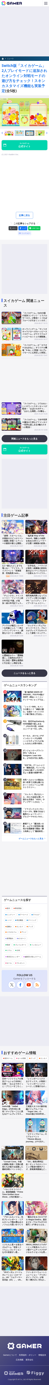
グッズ (30, 926)
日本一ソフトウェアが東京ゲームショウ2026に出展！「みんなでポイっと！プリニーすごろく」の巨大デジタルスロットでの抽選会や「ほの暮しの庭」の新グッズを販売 (12, 1086)
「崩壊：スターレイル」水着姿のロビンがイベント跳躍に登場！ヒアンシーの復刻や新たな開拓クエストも (12, 540)
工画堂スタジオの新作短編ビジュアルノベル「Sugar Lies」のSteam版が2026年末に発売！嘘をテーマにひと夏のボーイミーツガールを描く (36, 1114)
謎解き (9, 926)
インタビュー (36, 945)
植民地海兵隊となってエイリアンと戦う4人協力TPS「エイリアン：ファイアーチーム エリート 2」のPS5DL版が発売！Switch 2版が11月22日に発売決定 (36, 603)
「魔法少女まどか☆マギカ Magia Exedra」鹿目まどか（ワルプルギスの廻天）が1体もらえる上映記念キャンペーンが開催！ (36, 1223)
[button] (2, 133)
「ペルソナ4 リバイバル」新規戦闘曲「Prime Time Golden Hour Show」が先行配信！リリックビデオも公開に (12, 1194)
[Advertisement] (24, 31)
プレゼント (21, 963)
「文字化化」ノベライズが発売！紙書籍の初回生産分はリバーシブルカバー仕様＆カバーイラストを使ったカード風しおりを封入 (36, 571)
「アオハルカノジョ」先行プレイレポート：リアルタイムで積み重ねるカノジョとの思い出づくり (12, 1221)
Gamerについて (10, 1355)
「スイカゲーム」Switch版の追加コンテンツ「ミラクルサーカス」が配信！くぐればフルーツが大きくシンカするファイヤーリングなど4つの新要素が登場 (34, 319)
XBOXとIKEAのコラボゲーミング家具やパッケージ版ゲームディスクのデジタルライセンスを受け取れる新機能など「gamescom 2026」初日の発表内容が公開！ (36, 1252)
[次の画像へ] (24, 112)
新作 (8, 908)
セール (9, 963)
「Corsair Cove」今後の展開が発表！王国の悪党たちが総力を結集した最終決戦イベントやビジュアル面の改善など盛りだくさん (12, 1167)
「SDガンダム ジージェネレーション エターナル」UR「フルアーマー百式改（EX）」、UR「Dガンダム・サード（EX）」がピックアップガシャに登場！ (12, 1280)
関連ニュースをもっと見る (24, 438)
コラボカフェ (12, 932)
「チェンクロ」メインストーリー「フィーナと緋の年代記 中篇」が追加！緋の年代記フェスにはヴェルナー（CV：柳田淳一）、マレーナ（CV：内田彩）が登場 (12, 603)
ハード (9, 920)
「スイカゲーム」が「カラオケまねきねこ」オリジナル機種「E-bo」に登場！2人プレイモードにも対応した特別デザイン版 (34, 350)
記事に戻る (24, 215)
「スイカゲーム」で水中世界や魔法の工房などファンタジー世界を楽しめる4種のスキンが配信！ (34, 423)
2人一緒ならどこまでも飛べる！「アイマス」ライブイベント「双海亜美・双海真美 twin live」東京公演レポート (12, 570)
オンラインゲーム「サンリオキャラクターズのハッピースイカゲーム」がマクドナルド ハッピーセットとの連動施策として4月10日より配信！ (34, 334)
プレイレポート (20, 945)
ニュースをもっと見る (24, 673)
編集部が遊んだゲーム (33, 956)
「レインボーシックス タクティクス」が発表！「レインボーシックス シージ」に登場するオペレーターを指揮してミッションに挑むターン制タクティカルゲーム (36, 1086)
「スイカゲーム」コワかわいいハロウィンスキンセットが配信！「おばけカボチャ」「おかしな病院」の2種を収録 (34, 408)
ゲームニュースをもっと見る (31, 838)
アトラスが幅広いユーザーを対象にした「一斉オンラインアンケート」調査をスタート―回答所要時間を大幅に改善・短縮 (12, 630)
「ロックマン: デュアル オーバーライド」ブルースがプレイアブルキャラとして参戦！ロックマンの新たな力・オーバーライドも (36, 631)
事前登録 (18, 908)
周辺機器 (20, 920)
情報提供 (42, 1355)
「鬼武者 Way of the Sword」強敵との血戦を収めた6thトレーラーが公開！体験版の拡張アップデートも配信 (36, 540)
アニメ (24, 932)
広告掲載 (19, 1359)
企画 (18, 950)
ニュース (10, 58)
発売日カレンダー (13, 956)
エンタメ (20, 926)
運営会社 (29, 1359)
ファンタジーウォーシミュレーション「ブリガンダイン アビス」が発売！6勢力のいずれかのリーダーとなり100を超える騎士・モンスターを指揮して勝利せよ (36, 1280)
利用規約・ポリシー (27, 1355)
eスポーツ (22, 938)
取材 (8, 945)
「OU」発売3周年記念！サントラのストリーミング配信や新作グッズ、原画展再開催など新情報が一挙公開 (36, 1166)
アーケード (24, 914)
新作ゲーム (8, 1058)
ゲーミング (32, 920)
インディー (11, 914)
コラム (9, 950)
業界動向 (10, 938)
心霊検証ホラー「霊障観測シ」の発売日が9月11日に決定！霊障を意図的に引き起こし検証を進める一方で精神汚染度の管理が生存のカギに (12, 661)
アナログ (36, 914)
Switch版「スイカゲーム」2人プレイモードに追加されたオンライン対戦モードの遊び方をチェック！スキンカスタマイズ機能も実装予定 (24, 78)
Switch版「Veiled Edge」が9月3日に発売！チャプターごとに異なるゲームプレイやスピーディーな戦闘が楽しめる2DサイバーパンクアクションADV (12, 1114)
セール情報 (22, 1058)
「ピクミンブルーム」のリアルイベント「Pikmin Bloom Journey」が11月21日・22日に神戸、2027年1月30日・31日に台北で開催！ (36, 1141)
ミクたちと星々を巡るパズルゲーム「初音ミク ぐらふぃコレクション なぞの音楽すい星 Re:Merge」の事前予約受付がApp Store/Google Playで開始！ (12, 1253)
